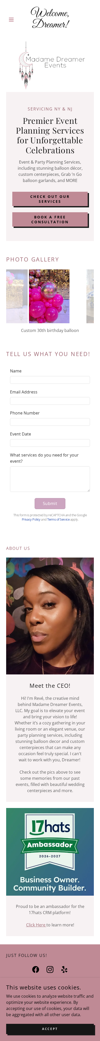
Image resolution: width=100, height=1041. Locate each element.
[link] (50, 19)
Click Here (36, 925)
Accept (50, 1029)
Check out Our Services (50, 199)
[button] (12, 19)
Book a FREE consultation (50, 219)
